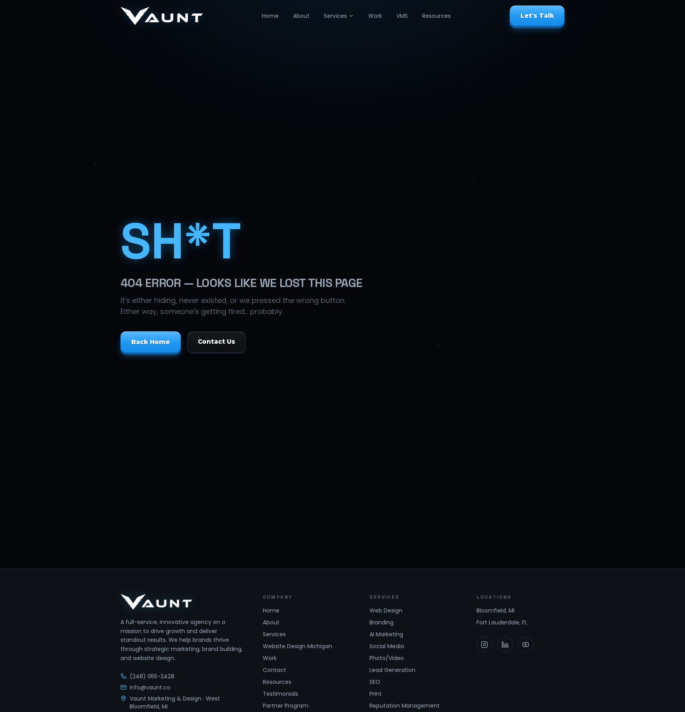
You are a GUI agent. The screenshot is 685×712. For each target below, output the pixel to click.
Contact (274, 670)
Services (335, 16)
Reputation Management (404, 706)
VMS (402, 16)
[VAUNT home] (162, 16)
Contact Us (216, 341)
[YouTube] (526, 645)
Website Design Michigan (297, 646)
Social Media (386, 646)
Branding (381, 622)
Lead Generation (392, 670)
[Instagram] (484, 645)
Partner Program (285, 706)
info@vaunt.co (150, 687)
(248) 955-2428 (152, 676)
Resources (436, 16)
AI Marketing (386, 634)
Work (375, 16)
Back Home (150, 341)
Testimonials (280, 694)
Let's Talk (537, 15)
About (301, 16)
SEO (374, 682)
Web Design (385, 610)
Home (270, 16)
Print (375, 694)
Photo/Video (386, 658)
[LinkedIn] (505, 645)
